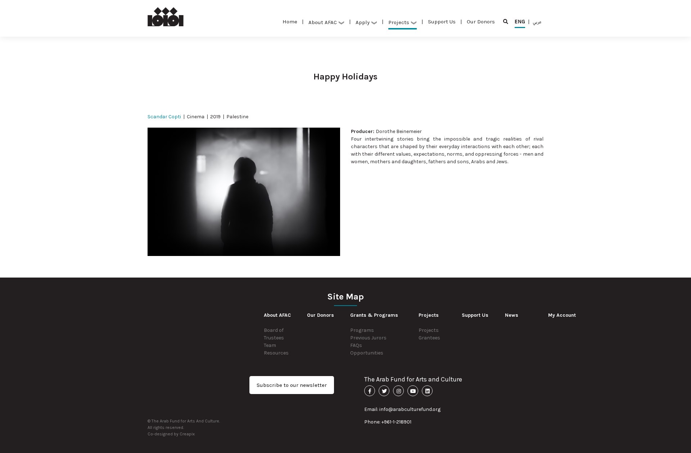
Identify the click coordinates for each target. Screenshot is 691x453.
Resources (276, 353)
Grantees (429, 338)
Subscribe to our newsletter (292, 385)
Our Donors (481, 21)
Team (270, 345)
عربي (537, 21)
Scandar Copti (164, 117)
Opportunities (366, 353)
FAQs (356, 345)
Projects (429, 330)
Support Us (442, 21)
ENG (520, 21)
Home (290, 21)
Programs (362, 330)
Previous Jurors (368, 338)
